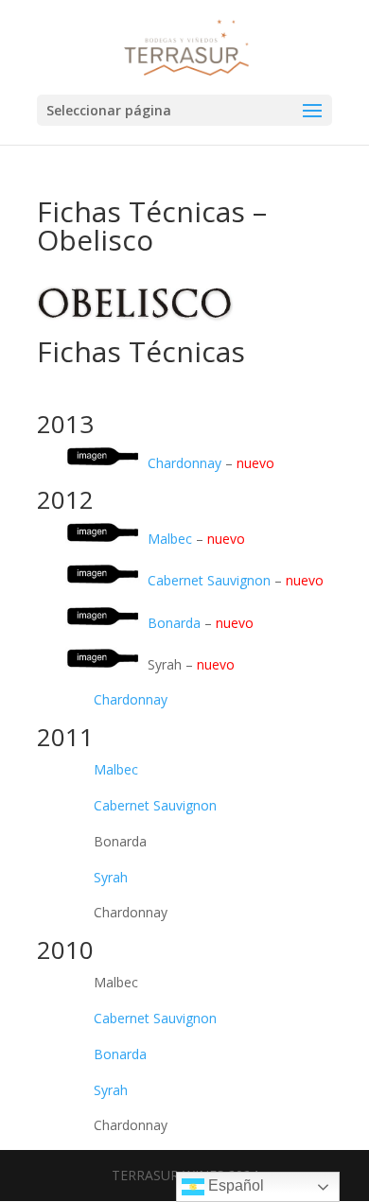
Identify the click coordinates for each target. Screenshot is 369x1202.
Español (234, 1185)
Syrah (111, 877)
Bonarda (176, 622)
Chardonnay (186, 462)
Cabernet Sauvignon (211, 580)
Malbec (172, 539)
